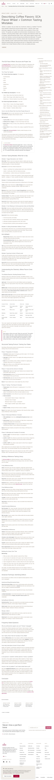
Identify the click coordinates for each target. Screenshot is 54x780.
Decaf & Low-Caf (23, 761)
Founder (37, 748)
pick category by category (7, 772)
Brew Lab (38, 759)
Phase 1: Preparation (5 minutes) (45, 92)
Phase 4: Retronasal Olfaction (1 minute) (45, 101)
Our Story (38, 746)
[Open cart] (51, 4)
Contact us (47, 746)
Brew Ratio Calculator (38, 762)
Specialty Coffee (5, 13)
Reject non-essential (7, 776)
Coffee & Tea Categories (22, 764)
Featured (21, 748)
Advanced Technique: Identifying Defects (44, 116)
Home (3, 6)
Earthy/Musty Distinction (44, 120)
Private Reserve (30, 755)
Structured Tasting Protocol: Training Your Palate (45, 91)
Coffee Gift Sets (22, 759)
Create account (47, 759)
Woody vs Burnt (42, 121)
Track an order (47, 755)
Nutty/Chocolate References (45, 110)
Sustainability (38, 753)
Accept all (16, 776)
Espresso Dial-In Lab (39, 765)
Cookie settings (49, 778)
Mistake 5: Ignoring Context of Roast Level (45, 82)
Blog (6, 6)
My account (47, 753)
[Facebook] (4, 762)
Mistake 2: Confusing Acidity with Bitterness (45, 74)
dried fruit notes (19, 484)
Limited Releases (31, 753)
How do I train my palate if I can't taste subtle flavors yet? (45, 137)
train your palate (6, 459)
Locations (38, 757)
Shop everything (22, 746)
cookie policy (18, 772)
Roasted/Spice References (44, 112)
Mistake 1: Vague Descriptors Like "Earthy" (45, 71)
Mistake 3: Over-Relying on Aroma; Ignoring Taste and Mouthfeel (46, 77)
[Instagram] (6, 762)
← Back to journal (5, 712)
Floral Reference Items (44, 108)
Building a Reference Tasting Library (45, 105)
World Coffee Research (6, 65)
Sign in (46, 757)
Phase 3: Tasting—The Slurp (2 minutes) (45, 98)
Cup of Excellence (23, 757)
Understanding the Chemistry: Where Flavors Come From (45, 85)
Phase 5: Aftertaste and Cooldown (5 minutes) (46, 103)
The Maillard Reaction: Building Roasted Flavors (45, 88)
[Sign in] (49, 3)
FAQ (45, 748)
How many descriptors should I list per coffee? (46, 131)
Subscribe (48, 723)
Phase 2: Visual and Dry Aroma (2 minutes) (45, 95)
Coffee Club (30, 746)
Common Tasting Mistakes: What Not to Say (45, 69)
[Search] (42, 3)
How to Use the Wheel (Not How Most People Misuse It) (45, 66)
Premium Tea (22, 753)
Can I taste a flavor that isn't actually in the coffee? (45, 129)
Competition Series (23, 755)
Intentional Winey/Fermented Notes (46, 118)
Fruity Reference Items (44, 107)
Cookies (37, 778)
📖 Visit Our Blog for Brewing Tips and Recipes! (27, 0)
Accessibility (43, 778)
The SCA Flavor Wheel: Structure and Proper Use (45, 61)
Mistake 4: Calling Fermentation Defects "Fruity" (45, 80)
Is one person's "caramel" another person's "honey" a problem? (45, 134)
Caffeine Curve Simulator (39, 768)
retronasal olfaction (13, 130)
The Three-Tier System (44, 63)
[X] (9, 762)
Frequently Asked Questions (44, 123)
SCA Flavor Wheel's (9, 144)
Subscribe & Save (31, 748)
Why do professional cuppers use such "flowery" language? (45, 126)
